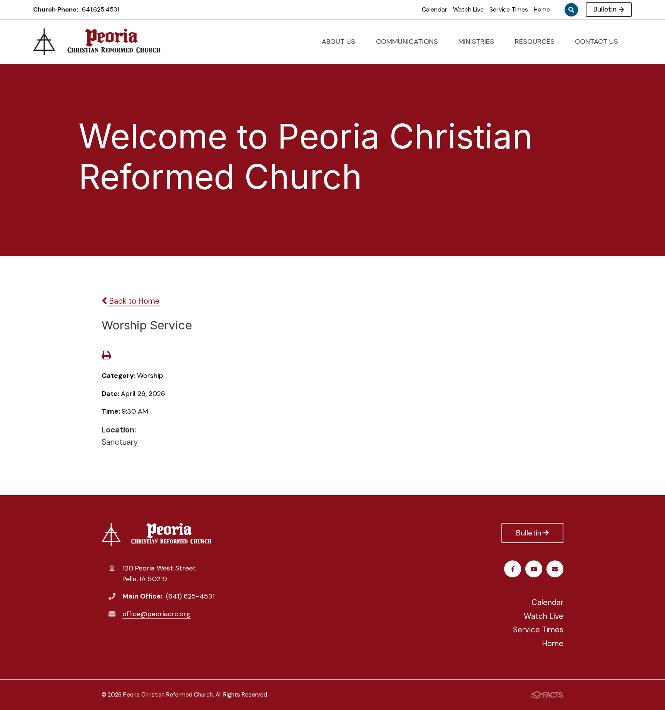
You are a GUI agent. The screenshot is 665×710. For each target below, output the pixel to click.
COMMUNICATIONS (408, 41)
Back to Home (133, 301)
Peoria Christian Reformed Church (158, 534)
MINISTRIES (477, 41)
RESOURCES (535, 41)
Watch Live (468, 9)
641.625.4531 (100, 9)
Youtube (533, 568)
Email (554, 568)
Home (542, 9)
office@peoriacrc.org (156, 614)
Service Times (509, 9)
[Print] (106, 356)
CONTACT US (597, 41)
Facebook (512, 568)
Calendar (434, 9)
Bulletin (605, 9)
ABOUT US (339, 41)
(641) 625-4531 (190, 596)
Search (571, 9)
